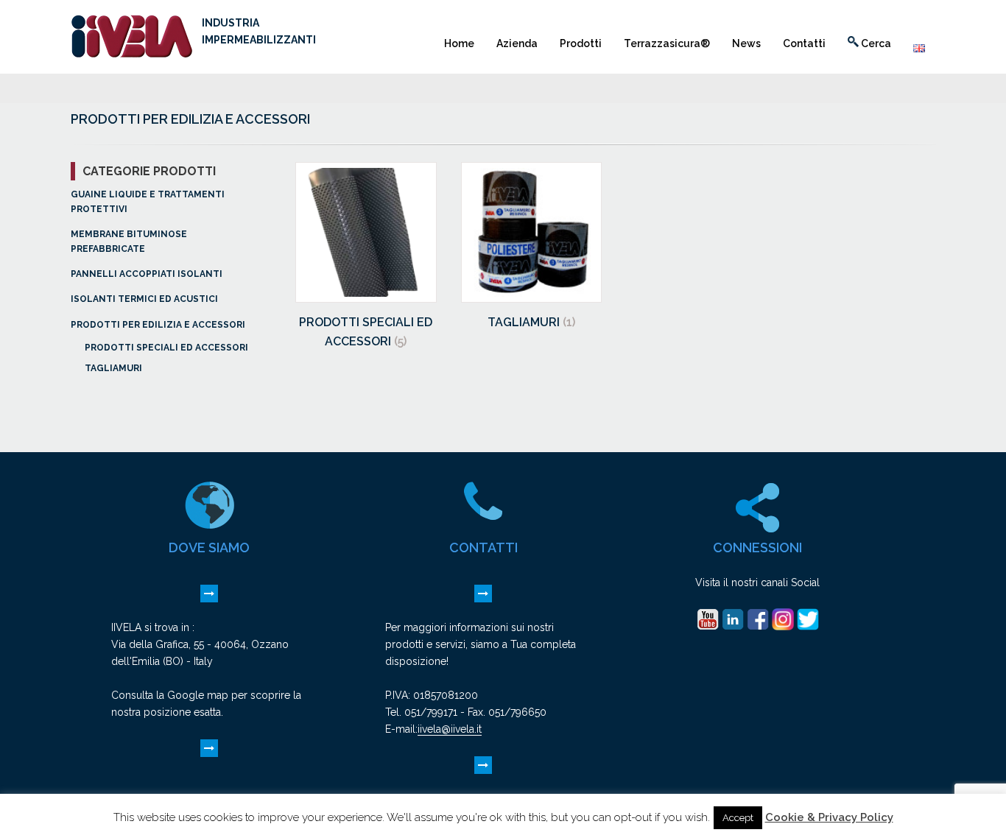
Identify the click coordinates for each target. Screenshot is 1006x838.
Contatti (804, 43)
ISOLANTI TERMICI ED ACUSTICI (144, 299)
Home (459, 43)
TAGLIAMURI (113, 368)
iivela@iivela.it (450, 729)
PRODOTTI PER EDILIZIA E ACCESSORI (158, 325)
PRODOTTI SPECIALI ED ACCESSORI (166, 347)
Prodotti (581, 43)
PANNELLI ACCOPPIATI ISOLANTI (146, 274)
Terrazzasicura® (667, 43)
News (746, 43)
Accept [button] (737, 817)
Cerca (875, 43)
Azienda (517, 43)
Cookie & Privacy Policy (829, 817)
